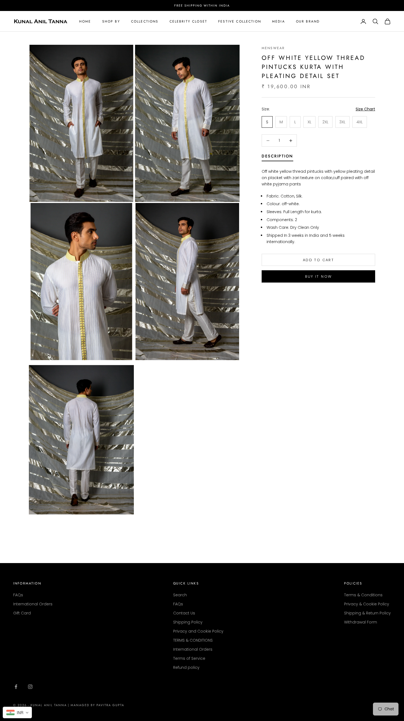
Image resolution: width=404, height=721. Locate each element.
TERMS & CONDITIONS (193, 640)
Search (180, 595)
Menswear (273, 48)
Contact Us (184, 613)
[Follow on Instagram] (30, 686)
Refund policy (186, 667)
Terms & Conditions (363, 595)
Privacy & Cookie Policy (366, 604)
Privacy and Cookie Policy (198, 631)
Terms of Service (189, 658)
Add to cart (318, 260)
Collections (145, 21)
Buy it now (318, 276)
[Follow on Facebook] (16, 686)
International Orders (32, 604)
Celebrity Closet (188, 21)
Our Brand (308, 21)
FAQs (18, 595)
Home (85, 21)
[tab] (277, 157)
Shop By (111, 21)
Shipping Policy (188, 622)
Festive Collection (239, 21)
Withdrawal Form (360, 622)
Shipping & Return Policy (367, 613)
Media (278, 21)
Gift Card (22, 613)
